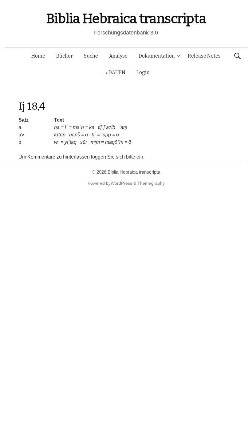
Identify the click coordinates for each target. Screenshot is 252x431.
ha (57, 127)
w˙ (56, 142)
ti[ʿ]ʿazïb (106, 127)
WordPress (121, 183)
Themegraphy (151, 183)
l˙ (66, 127)
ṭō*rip (59, 134)
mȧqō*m (114, 142)
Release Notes (204, 56)
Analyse (118, 56)
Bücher (64, 56)
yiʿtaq (71, 142)
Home (38, 56)
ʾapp (106, 134)
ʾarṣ (123, 127)
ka (91, 127)
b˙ (94, 134)
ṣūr (83, 142)
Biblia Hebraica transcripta (126, 18)
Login (143, 72)
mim (95, 142)
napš (74, 134)
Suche (91, 56)
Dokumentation (157, 56)
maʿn (78, 127)
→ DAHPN (114, 72)
